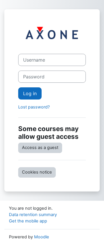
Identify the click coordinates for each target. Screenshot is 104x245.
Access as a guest (40, 147)
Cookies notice (37, 172)
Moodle (41, 237)
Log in (30, 93)
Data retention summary (33, 214)
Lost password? (34, 107)
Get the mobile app (28, 221)
